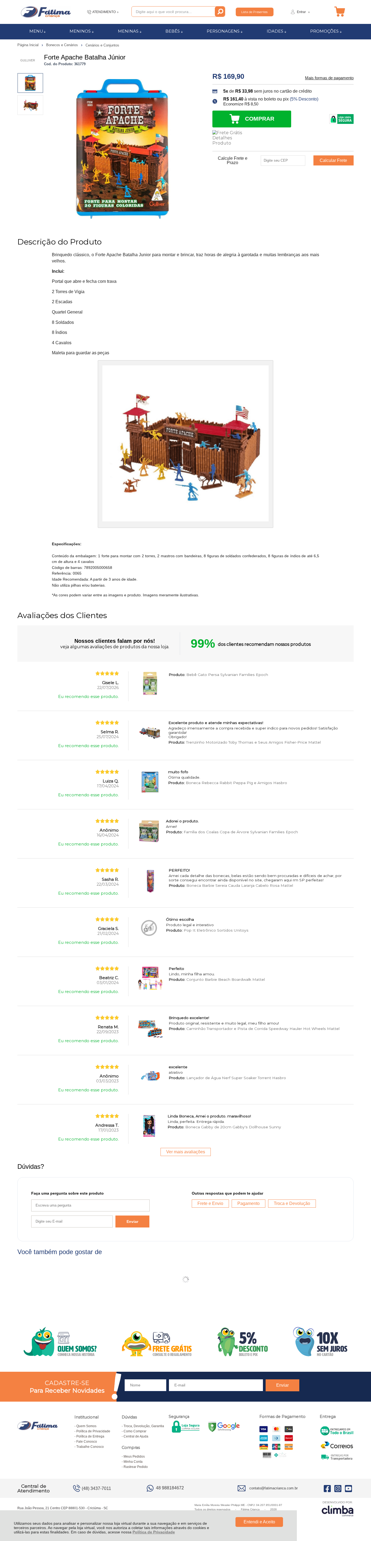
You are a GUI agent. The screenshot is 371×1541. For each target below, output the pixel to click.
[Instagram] (337, 1488)
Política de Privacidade (154, 1532)
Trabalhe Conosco (90, 1447)
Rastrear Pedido (136, 1467)
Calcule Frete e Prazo (232, 160)
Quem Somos (86, 1426)
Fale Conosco (86, 1441)
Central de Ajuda (136, 1436)
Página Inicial (28, 45)
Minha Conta (133, 1462)
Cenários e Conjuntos (102, 45)
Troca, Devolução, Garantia (144, 1426)
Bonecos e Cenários (62, 45)
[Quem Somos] (185, 1341)
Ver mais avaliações (185, 1152)
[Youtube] (348, 1488)
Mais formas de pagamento (329, 78)
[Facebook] (327, 1488)
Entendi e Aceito (259, 1522)
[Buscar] (220, 12)
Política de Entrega (90, 1436)
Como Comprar (135, 1431)
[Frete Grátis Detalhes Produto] (228, 138)
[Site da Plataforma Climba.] (338, 1509)
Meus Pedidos (134, 1456)
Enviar (132, 1221)
